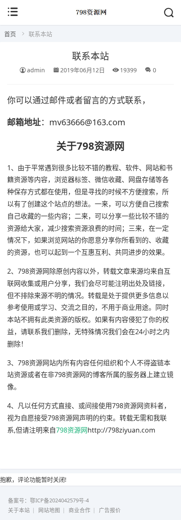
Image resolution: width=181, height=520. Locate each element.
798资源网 (72, 430)
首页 (10, 34)
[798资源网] (90, 17)
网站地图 (49, 510)
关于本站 (19, 510)
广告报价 (110, 510)
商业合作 (79, 510)
